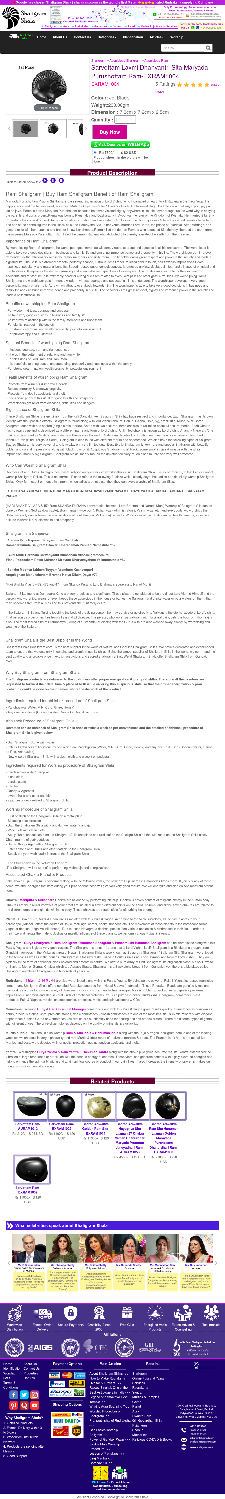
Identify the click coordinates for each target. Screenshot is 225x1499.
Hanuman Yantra (96, 1051)
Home (41, 36)
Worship (176, 36)
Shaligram (98, 60)
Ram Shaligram (66, 942)
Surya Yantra (47, 1051)
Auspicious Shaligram (125, 60)
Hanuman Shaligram (96, 942)
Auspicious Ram (156, 60)
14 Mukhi (48, 980)
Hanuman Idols (107, 1032)
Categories (106, 36)
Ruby (41, 1009)
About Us (60, 36)
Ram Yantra (70, 1051)
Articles (155, 36)
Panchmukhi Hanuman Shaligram (141, 942)
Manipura (27, 899)
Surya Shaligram (37, 942)
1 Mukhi (31, 980)
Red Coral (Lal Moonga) (68, 1009)
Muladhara (46, 899)
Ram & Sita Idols (79, 1032)
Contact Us (82, 36)
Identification (133, 36)
